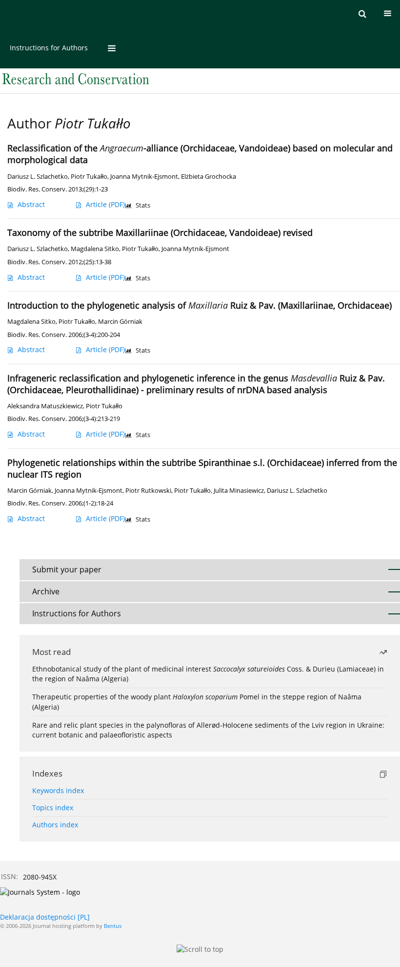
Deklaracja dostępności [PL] (45, 917)
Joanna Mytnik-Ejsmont (144, 176)
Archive (46, 591)
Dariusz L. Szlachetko (37, 176)
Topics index (52, 807)
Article (105, 204)
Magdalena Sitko (95, 249)
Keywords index (58, 790)
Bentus (112, 925)
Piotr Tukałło (89, 176)
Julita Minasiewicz (239, 490)
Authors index (55, 824)
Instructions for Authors (49, 47)
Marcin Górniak (120, 321)
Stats (143, 205)
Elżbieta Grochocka (208, 176)
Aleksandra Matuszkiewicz (45, 406)
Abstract (31, 204)
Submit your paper (66, 569)
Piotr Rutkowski (148, 490)
